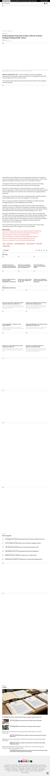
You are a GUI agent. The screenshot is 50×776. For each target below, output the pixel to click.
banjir (4, 243)
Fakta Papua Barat (34, 765)
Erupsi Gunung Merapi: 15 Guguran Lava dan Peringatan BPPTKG (15, 234)
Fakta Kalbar (7, 765)
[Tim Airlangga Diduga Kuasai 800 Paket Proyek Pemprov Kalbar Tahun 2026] (5, 727)
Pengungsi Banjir (6, 246)
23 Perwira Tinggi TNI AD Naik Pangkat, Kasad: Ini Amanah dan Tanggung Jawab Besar (23, 543)
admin (6, 40)
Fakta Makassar (38, 766)
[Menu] (3, 3)
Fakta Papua (26, 765)
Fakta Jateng (6, 766)
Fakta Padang (28, 767)
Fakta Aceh (20, 765)
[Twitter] (22, 761)
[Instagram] (24, 761)
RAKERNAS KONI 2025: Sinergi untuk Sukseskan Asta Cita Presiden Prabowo (21, 555)
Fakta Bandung (42, 765)
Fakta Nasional (14, 765)
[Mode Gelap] (45, 3)
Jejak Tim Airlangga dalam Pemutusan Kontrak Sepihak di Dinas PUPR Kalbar (26, 720)
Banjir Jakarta (10, 243)
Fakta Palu (28, 769)
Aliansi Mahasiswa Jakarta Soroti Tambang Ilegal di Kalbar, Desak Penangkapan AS (22, 551)
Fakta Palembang (14, 769)
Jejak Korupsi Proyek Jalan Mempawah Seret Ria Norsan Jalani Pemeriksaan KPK (21, 547)
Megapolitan (4, 33)
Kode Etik (27, 770)
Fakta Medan (18, 766)
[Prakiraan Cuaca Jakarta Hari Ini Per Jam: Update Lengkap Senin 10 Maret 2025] (25, 274)
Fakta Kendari (42, 767)
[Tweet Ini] (39, 250)
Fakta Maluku (35, 767)
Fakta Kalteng (31, 766)
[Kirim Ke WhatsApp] (47, 250)
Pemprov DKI (39, 243)
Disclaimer (22, 770)
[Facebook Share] (36, 250)
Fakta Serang (14, 767)
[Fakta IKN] (7, 3)
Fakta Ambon (34, 769)
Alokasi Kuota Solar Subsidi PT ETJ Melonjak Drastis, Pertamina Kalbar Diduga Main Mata (23, 559)
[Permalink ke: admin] (3, 40)
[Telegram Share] (44, 250)
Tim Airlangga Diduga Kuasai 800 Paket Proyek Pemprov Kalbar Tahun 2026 (25, 726)
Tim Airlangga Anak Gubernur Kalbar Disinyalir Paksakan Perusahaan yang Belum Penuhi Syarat (25, 539)
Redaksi (31, 770)
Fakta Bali (45, 766)
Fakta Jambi (7, 767)
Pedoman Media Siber (38, 770)
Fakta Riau (9, 770)
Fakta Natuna (15, 770)
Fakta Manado (22, 769)
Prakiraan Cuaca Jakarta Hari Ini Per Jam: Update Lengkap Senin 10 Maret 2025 (18, 238)
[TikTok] (31, 761)
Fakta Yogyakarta (41, 769)
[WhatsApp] (29, 761)
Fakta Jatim (12, 766)
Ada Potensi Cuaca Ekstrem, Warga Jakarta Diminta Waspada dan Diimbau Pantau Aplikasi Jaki (9, 266)
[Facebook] (19, 761)
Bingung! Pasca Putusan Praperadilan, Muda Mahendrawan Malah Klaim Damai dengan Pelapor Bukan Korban (27, 743)
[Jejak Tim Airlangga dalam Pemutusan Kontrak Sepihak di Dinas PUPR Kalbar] (5, 721)
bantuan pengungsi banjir (20, 243)
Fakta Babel (7, 769)
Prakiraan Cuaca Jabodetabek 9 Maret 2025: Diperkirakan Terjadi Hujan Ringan (18, 240)
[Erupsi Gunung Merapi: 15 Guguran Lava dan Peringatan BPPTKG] (41, 260)
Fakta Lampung (21, 767)
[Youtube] (26, 761)
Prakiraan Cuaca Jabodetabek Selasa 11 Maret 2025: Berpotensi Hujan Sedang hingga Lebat (20, 232)
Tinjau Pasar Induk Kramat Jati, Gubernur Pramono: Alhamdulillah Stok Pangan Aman (20, 236)
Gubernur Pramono (31, 243)
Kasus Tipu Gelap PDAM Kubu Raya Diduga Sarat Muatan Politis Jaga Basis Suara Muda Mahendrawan (28, 736)
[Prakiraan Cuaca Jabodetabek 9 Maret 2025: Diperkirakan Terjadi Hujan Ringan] (41, 274)
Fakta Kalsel (24, 766)
